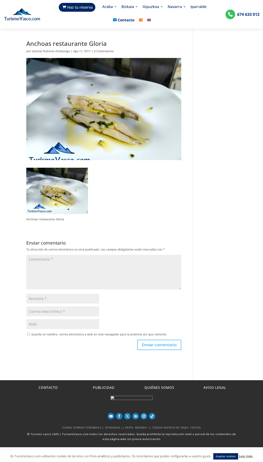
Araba (107, 7)
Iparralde (198, 7)
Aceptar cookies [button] (226, 456)
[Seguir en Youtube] (111, 416)
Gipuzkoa (151, 7)
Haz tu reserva (80, 7)
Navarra (175, 7)
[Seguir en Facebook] (119, 416)
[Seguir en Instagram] (144, 416)
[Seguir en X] (127, 416)
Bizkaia (127, 7)
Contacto (126, 20)
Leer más (246, 456)
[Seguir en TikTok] (152, 416)
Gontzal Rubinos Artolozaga (51, 51)
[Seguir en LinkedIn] (135, 416)
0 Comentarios (104, 51)
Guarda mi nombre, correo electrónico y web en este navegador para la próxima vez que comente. (99, 334)
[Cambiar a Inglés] (149, 23)
